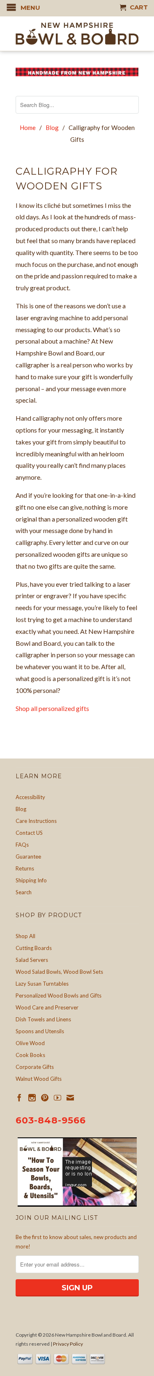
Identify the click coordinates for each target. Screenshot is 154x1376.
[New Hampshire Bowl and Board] (77, 34)
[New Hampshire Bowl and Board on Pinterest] (44, 1097)
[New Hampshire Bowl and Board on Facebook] (19, 1097)
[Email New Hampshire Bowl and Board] (70, 1097)
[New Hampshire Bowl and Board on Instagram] (32, 1097)
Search (24, 892)
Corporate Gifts (35, 1067)
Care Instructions (36, 821)
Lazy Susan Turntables (42, 983)
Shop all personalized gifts (52, 708)
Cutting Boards (34, 948)
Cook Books (30, 1055)
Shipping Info (31, 880)
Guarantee (28, 856)
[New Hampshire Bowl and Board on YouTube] (57, 1097)
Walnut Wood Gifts (39, 1078)
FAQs (22, 844)
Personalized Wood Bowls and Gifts (58, 995)
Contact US (29, 832)
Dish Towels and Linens (43, 1019)
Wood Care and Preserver (47, 1007)
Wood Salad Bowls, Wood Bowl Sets (59, 971)
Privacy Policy (68, 1344)
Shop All (25, 936)
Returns (25, 868)
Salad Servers (32, 960)
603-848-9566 (51, 1120)
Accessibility (30, 797)
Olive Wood (30, 1043)
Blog (21, 809)
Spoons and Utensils (40, 1031)
